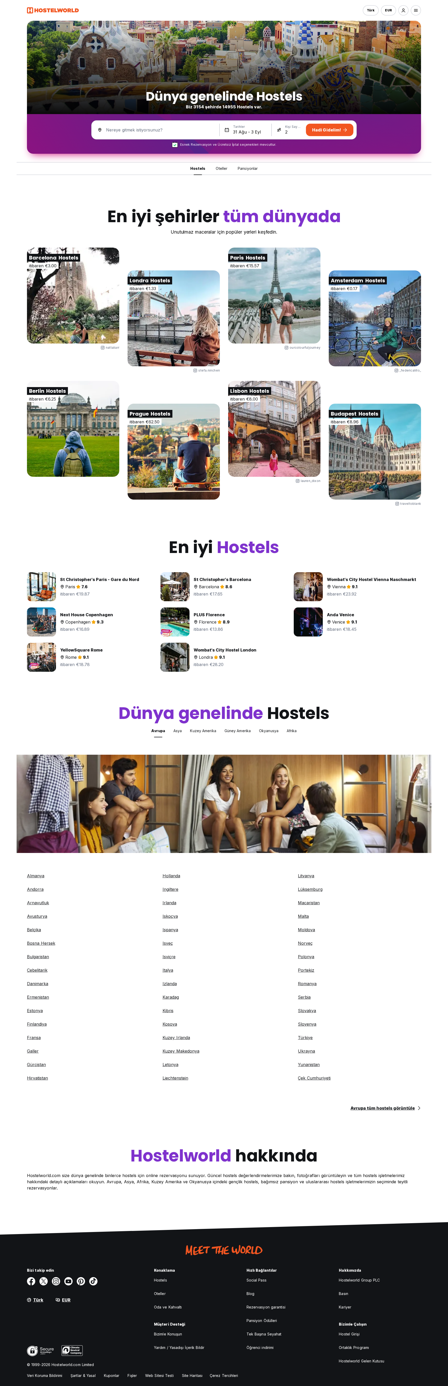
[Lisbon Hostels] (274, 429)
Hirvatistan (37, 1078)
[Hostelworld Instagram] (56, 1281)
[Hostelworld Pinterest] (81, 1281)
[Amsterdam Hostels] (375, 318)
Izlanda (170, 983)
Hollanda (171, 875)
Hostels (160, 1280)
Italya (168, 970)
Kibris (168, 1010)
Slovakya (307, 1010)
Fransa (34, 1037)
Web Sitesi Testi (159, 1375)
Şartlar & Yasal (83, 1375)
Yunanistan (309, 1064)
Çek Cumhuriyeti (314, 1078)
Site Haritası (192, 1375)
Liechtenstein (175, 1078)
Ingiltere (170, 889)
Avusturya (37, 916)
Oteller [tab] (221, 168)
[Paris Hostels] (274, 296)
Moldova (306, 929)
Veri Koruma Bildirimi (44, 1375)
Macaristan (309, 902)
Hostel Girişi (349, 1334)
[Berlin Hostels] (73, 429)
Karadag (171, 997)
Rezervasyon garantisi (266, 1307)
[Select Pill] (403, 10)
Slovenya (307, 1024)
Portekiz (306, 970)
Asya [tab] (177, 731)
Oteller (160, 1293)
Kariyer (345, 1307)
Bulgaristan (38, 956)
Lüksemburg (310, 889)
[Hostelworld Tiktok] (93, 1281)
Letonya (170, 1064)
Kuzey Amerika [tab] (203, 731)
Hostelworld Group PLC (359, 1280)
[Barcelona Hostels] (73, 296)
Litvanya (306, 875)
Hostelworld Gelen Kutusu (361, 1361)
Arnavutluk (38, 902)
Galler (33, 1051)
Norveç (305, 943)
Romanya (307, 983)
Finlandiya (37, 1024)
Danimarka (37, 983)
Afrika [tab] (292, 731)
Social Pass (257, 1280)
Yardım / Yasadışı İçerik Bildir (179, 1347)
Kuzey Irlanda (176, 1037)
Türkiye (305, 1037)
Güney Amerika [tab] (238, 731)
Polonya (306, 956)
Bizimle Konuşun (168, 1334)
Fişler (132, 1375)
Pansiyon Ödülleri (262, 1320)
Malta (303, 916)
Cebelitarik (37, 970)
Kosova (170, 1024)
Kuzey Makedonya (181, 1051)
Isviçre (169, 956)
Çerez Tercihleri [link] (224, 1375)
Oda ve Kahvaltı (168, 1307)
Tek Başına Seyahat (264, 1334)
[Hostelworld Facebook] (31, 1281)
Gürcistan (36, 1064)
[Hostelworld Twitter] (43, 1281)
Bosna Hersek (41, 943)
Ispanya (170, 929)
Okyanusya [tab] (268, 731)
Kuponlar (112, 1375)
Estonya (35, 1010)
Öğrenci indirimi (260, 1347)
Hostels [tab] (198, 168)
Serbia (304, 997)
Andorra (35, 889)
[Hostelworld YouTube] (68, 1281)
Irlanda (169, 902)
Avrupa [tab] (158, 731)
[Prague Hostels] (174, 452)
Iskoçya (170, 916)
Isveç (168, 943)
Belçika (34, 929)
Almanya (35, 875)
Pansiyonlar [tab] (248, 168)
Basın (343, 1293)
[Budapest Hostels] (375, 452)
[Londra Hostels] (174, 318)
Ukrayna (306, 1051)
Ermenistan (38, 997)
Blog (250, 1293)
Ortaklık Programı (354, 1347)
